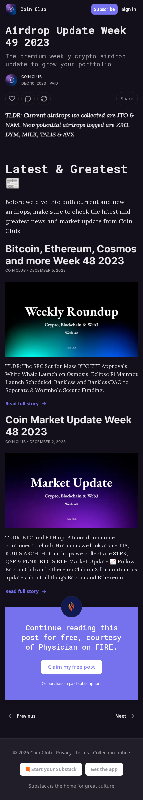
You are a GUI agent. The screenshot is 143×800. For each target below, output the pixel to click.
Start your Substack (54, 769)
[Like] (12, 98)
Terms (82, 752)
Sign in (129, 9)
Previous (26, 716)
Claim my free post (71, 666)
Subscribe (104, 9)
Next (120, 716)
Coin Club (31, 76)
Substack (39, 786)
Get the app (104, 769)
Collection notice (111, 752)
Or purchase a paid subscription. (71, 683)
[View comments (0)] (28, 98)
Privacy (64, 752)
